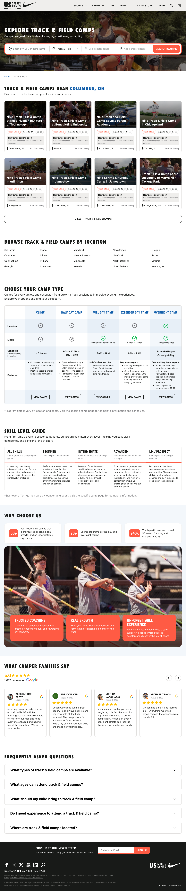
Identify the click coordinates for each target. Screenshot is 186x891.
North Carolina (121, 260)
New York (118, 255)
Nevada (78, 266)
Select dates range (99, 48)
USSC (7, 76)
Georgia (8, 266)
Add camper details (134, 48)
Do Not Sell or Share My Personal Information (26, 878)
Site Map (162, 885)
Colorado (9, 255)
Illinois (44, 255)
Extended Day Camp (134, 312)
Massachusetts (82, 255)
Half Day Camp (71, 312)
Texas (155, 255)
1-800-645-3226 (35, 871)
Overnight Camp (166, 312)
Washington (158, 266)
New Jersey (119, 250)
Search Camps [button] (166, 48)
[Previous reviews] (168, 677)
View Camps (40, 397)
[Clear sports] (77, 49)
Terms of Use (175, 885)
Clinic (40, 312)
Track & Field (64, 48)
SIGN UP (142, 850)
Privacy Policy (91, 875)
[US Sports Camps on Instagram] (14, 865)
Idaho (43, 250)
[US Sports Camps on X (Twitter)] (21, 865)
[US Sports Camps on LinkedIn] (35, 865)
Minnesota (79, 260)
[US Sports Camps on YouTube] (28, 865)
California (9, 250)
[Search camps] (43, 865)
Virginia (156, 260)
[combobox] (29, 48)
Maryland (79, 250)
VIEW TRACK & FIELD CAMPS (93, 218)
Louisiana (45, 266)
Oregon (156, 250)
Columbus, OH (87, 89)
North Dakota (120, 266)
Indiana (44, 260)
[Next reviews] (178, 677)
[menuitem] (80, 5)
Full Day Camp (103, 312)
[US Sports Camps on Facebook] (6, 865)
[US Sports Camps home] (20, 5)
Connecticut (11, 260)
